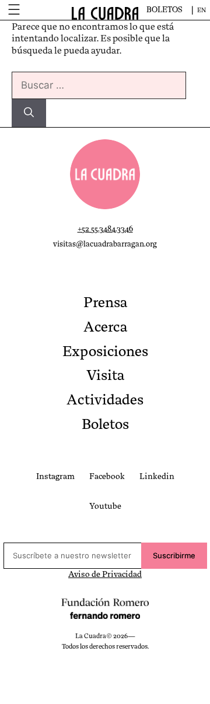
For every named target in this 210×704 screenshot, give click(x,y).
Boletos (105, 424)
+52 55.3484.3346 (105, 229)
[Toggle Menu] (13, 9)
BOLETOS (164, 10)
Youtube (105, 506)
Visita (105, 375)
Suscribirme (174, 555)
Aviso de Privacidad (105, 574)
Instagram (55, 476)
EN (201, 10)
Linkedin (156, 476)
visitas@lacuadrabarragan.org (105, 244)
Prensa (105, 302)
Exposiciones (105, 351)
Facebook (107, 476)
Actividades (105, 400)
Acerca (105, 327)
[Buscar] (29, 113)
